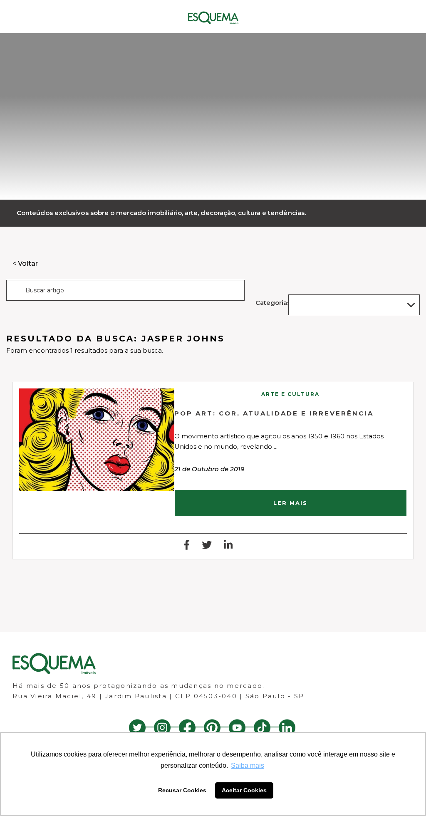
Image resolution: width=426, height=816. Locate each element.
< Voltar (25, 263)
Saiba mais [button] (247, 765)
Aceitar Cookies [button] (244, 790)
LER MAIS (290, 502)
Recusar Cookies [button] (182, 790)
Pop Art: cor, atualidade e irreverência (274, 413)
